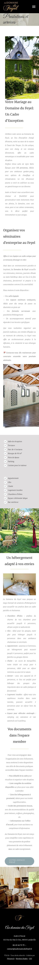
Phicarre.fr (11, 959)
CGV (30, 959)
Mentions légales (22, 959)
